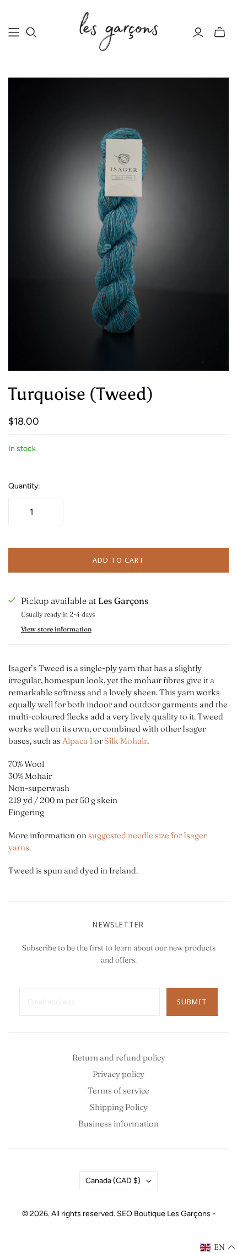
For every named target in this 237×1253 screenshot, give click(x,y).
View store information (56, 629)
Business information (118, 1123)
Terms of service (118, 1090)
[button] (218, 1247)
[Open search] (31, 32)
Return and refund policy (118, 1057)
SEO (124, 1213)
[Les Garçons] (118, 30)
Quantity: (24, 486)
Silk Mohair (125, 740)
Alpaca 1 (77, 740)
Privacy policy (118, 1074)
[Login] (198, 32)
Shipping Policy (119, 1107)
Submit (192, 1002)
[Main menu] (13, 32)
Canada (113, 1180)
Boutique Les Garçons (172, 1213)
